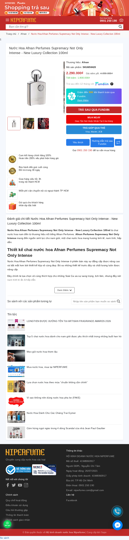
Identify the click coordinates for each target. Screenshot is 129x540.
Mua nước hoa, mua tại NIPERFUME (47, 367)
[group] (36, 87)
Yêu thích (78, 142)
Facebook (71, 500)
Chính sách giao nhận (18, 519)
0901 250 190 (108, 19)
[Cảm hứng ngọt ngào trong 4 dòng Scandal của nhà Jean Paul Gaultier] (16, 432)
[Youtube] (20, 485)
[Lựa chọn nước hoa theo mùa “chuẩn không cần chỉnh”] (16, 386)
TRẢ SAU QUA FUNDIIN (94, 109)
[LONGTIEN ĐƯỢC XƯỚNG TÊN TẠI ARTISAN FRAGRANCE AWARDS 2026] (16, 325)
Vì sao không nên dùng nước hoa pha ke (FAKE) (53, 397)
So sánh (4, 537)
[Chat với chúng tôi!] (118, 525)
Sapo (103, 532)
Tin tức (12, 314)
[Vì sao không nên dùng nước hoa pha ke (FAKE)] (16, 402)
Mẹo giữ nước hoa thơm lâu (42, 351)
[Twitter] (14, 485)
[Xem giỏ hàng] (121, 20)
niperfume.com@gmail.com (89, 490)
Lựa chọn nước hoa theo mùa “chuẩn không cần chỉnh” (57, 382)
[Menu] (7, 20)
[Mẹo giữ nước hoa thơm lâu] (16, 356)
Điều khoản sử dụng (17, 505)
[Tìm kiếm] (120, 27)
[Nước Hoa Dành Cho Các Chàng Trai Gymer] (16, 417)
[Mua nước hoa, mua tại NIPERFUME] (16, 371)
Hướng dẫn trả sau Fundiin (102, 142)
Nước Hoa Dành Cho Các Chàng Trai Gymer (51, 413)
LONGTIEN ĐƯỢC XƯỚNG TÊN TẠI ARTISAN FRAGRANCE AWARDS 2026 (69, 321)
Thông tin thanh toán (17, 515)
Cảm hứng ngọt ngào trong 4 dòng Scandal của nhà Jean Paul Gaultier (66, 428)
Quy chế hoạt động (16, 500)
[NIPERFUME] (23, 20)
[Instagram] (26, 485)
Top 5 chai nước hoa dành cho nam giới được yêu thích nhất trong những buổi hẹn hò (74, 336)
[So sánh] (118, 142)
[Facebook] (8, 485)
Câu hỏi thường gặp (17, 510)
